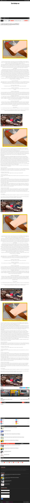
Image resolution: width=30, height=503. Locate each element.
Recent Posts (7, 443)
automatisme (7, 462)
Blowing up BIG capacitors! (20, 20)
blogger (23, 402)
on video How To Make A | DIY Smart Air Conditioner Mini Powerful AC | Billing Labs (5, 394)
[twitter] (25, 0)
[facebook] (24, 0)
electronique (16, 462)
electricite (12, 462)
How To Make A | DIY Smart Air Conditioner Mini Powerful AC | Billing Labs (15, 394)
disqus (25, 402)
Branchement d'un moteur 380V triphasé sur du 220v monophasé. (10, 427)
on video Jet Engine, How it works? (7, 430)
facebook (28, 402)
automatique (15, 20)
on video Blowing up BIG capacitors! (7, 20)
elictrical (20, 462)
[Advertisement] (15, 11)
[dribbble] (26, 0)
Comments (22, 443)
